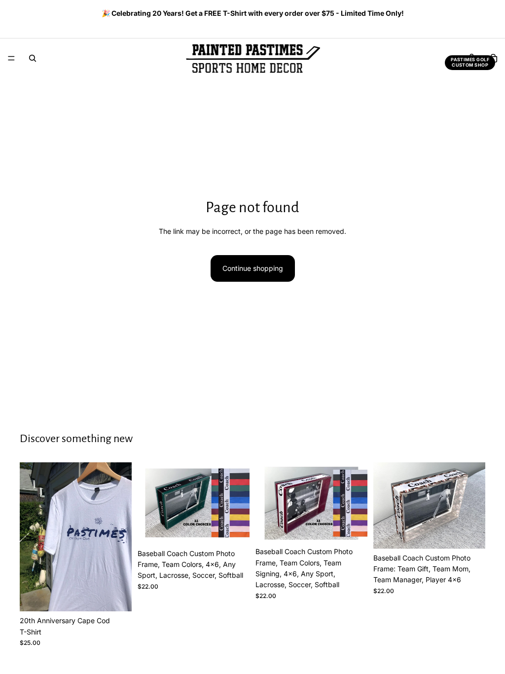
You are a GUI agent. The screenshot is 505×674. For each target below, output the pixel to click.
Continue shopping (252, 268)
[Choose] (116, 596)
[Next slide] (474, 14)
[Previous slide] (23, 14)
